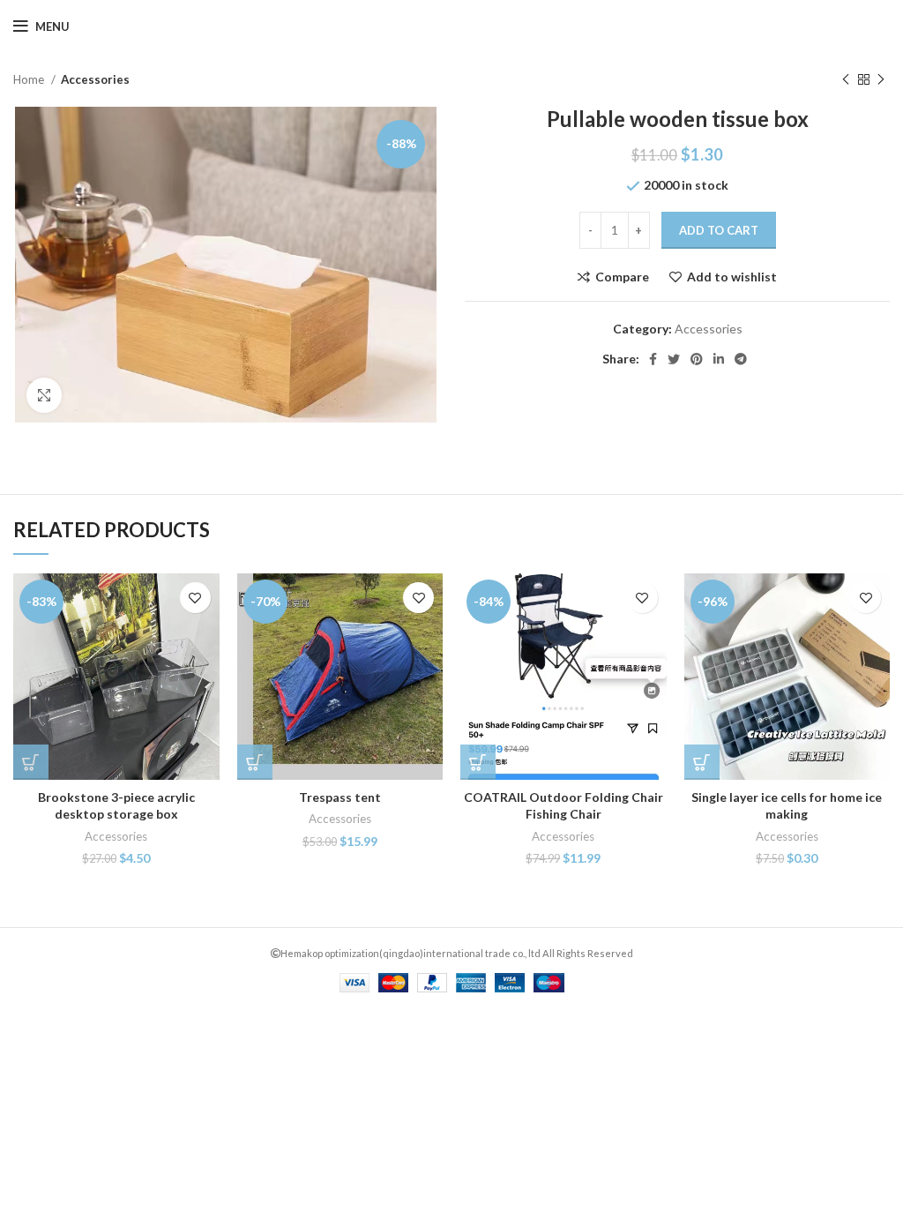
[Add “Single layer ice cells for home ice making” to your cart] (702, 762)
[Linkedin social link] (718, 359)
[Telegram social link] (740, 359)
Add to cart (718, 230)
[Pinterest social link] (696, 359)
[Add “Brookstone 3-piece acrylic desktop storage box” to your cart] (31, 762)
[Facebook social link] (653, 359)
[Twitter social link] (673, 359)
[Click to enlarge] (44, 395)
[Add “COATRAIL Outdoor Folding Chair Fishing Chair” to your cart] (478, 762)
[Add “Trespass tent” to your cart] (254, 762)
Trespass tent (340, 797)
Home (30, 79)
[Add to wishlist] (195, 597)
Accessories (95, 79)
